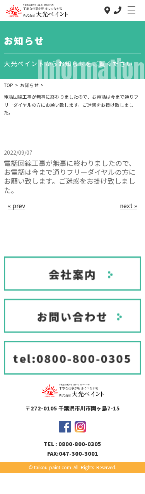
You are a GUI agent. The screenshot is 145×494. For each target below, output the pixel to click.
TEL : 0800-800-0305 (72, 444)
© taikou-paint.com (50, 467)
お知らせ (29, 85)
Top (8, 85)
